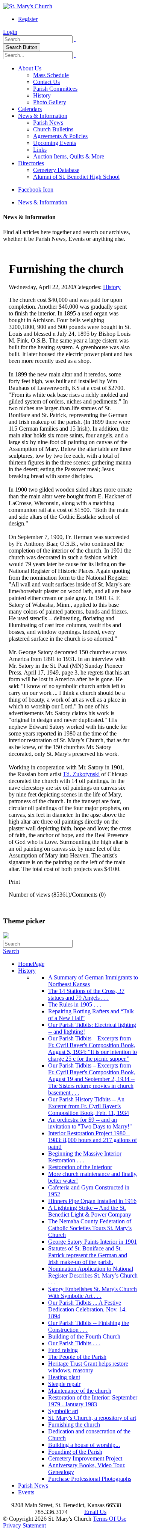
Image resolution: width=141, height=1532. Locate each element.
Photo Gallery (49, 102)
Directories (31, 163)
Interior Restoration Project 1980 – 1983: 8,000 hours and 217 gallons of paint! (92, 1140)
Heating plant (64, 1377)
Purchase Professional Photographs (89, 1479)
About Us (29, 68)
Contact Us (46, 82)
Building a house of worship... (84, 1445)
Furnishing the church (74, 1424)
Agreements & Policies (60, 136)
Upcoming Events (54, 143)
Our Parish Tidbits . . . (74, 1343)
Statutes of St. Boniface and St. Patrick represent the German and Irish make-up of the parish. (87, 1255)
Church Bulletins (53, 129)
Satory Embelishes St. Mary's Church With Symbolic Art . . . (92, 1292)
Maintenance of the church (79, 1390)
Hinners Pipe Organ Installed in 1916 (92, 1201)
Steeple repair (64, 1384)
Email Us (95, 1512)
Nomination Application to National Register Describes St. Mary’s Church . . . (93, 1275)
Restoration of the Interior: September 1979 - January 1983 (92, 1400)
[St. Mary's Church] (27, 6)
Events (26, 1492)
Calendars (30, 109)
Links (40, 149)
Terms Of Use (109, 1518)
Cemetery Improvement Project (85, 1458)
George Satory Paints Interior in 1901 (92, 1241)
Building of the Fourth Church (84, 1336)
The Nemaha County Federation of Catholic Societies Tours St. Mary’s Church (90, 1228)
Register (28, 19)
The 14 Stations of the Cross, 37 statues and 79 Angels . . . (86, 994)
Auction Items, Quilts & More (68, 156)
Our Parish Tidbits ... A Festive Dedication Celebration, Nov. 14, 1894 (87, 1309)
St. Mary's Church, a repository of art (92, 1418)
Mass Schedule (51, 75)
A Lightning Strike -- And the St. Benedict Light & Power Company (89, 1211)
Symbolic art (63, 1411)
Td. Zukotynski (81, 774)
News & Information (42, 116)
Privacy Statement (24, 1525)
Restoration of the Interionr (80, 1167)
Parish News (48, 122)
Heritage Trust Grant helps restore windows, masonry (88, 1367)
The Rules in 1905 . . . (74, 1004)
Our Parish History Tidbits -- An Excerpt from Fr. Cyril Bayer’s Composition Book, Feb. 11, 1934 (88, 1106)
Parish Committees (55, 88)
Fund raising (63, 1350)
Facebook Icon (35, 189)
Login (10, 32)
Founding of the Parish (75, 1451)
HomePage (31, 964)
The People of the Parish (77, 1357)
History (42, 95)
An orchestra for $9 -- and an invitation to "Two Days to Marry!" (90, 1123)
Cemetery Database (56, 170)
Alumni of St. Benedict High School (76, 177)
